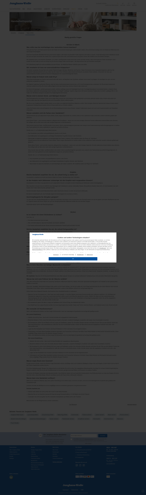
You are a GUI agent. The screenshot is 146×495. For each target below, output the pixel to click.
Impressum (56, 254)
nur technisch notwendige (68, 254)
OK (73, 258)
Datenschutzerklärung (37, 249)
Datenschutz (90, 254)
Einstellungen (103, 248)
